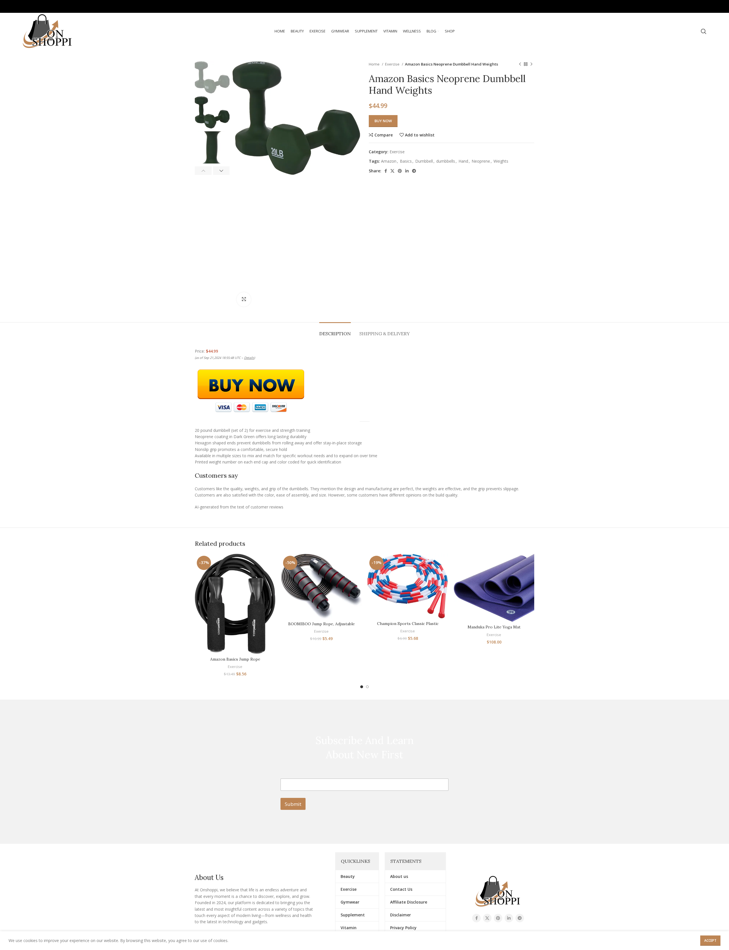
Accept (710, 940)
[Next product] (531, 64)
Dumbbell (424, 161)
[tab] (335, 331)
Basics (406, 161)
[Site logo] (47, 31)
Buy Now (383, 120)
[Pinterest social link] (686, 6)
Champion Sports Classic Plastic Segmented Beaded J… (408, 626)
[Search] (703, 31)
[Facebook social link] (670, 6)
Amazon (388, 161)
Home (374, 64)
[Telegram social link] (702, 6)
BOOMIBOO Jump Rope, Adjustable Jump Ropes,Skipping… (321, 626)
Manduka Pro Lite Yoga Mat (494, 627)
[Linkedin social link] (694, 6)
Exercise (392, 64)
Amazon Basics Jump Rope (235, 659)
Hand (463, 161)
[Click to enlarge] (244, 299)
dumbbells (445, 161)
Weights (500, 161)
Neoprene (481, 161)
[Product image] (235, 603)
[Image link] (498, 891)
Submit (293, 804)
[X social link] (677, 6)
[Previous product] (520, 64)
